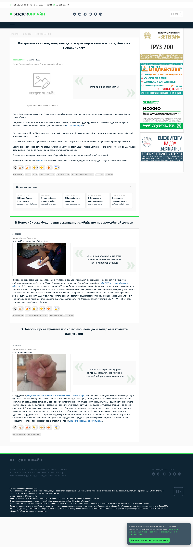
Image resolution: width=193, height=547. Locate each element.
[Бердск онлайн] (27, 14)
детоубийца (18, 316)
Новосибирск (63, 175)
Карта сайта (60, 475)
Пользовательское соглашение (43, 469)
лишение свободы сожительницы (85, 421)
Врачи (27, 175)
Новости (13, 469)
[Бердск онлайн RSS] (100, 14)
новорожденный (47, 175)
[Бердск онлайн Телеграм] (85, 14)
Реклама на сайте (50, 472)
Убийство (69, 316)
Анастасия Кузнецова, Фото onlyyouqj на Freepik (41, 64)
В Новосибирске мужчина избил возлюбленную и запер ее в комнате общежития (49, 204)
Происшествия (19, 60)
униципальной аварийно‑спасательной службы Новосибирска (56, 395)
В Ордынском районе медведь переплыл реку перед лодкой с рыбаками (95, 204)
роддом (109, 175)
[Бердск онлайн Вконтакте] (79, 14)
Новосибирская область (83, 175)
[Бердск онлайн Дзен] (95, 14)
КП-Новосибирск (74, 125)
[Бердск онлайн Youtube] (90, 14)
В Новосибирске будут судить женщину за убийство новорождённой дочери (27, 204)
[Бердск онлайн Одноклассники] (74, 14)
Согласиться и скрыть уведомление (149, 540)
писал (40, 160)
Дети (35, 175)
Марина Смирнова (27, 238)
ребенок (99, 175)
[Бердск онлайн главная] (26, 460)
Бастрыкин (18, 175)
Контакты (23, 469)
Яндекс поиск (47, 475)
